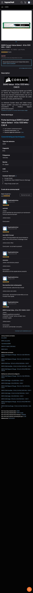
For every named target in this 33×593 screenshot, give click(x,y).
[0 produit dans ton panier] (25, 2)
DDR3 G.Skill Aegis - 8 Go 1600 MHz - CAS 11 (12, 396)
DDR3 (6, 7)
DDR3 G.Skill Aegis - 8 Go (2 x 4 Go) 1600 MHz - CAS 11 (14, 399)
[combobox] (30, 2)
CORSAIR (23, 414)
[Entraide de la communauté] (29, 589)
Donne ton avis (25, 195)
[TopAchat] (9, 2)
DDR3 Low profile (5, 340)
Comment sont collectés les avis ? (23, 331)
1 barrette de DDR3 (6, 343)
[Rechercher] (21, 2)
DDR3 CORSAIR (10, 63)
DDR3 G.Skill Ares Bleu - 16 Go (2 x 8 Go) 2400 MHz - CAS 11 (16, 366)
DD (25, 416)
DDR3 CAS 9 (4, 349)
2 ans (22, 132)
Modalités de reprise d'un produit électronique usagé (14, 110)
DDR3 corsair (20, 412)
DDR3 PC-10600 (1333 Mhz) (8, 346)
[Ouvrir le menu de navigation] (2, 2)
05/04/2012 (12, 418)
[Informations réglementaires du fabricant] (16, 176)
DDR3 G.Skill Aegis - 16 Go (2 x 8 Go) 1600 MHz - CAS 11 (15, 393)
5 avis (9, 52)
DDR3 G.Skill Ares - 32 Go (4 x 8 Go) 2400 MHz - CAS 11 (15, 363)
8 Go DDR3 (4, 338)
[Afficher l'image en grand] (16, 25)
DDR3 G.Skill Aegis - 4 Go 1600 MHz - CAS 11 (12, 380)
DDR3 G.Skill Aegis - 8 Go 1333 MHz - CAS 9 (12, 383)
